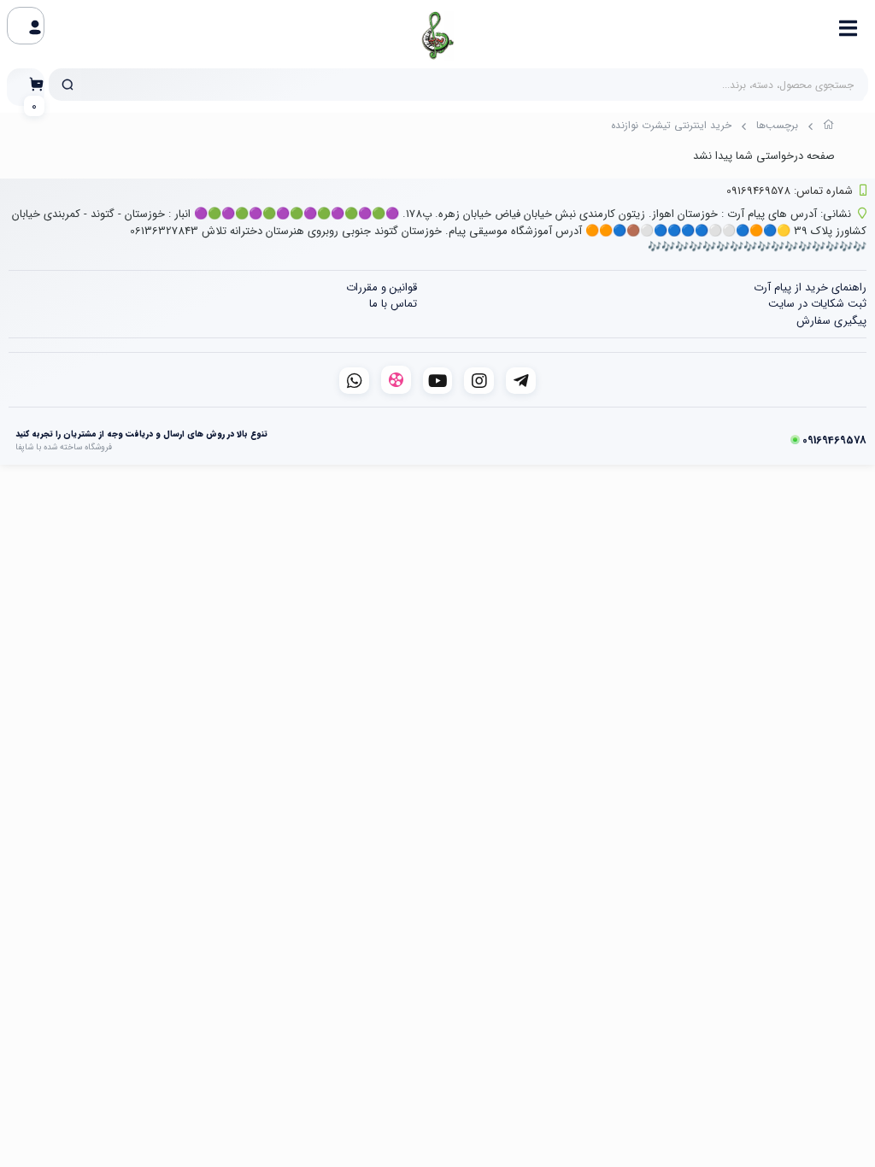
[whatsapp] (354, 380)
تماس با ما (393, 304)
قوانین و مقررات (381, 287)
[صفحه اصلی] (829, 127)
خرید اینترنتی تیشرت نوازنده (671, 125)
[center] (67, 84)
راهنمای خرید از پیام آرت (810, 287)
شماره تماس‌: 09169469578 (789, 191)
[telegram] (521, 380)
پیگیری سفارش (831, 321)
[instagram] (479, 380)
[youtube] (438, 380)
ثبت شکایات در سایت (817, 304)
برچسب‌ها (777, 125)
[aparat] (396, 380)
